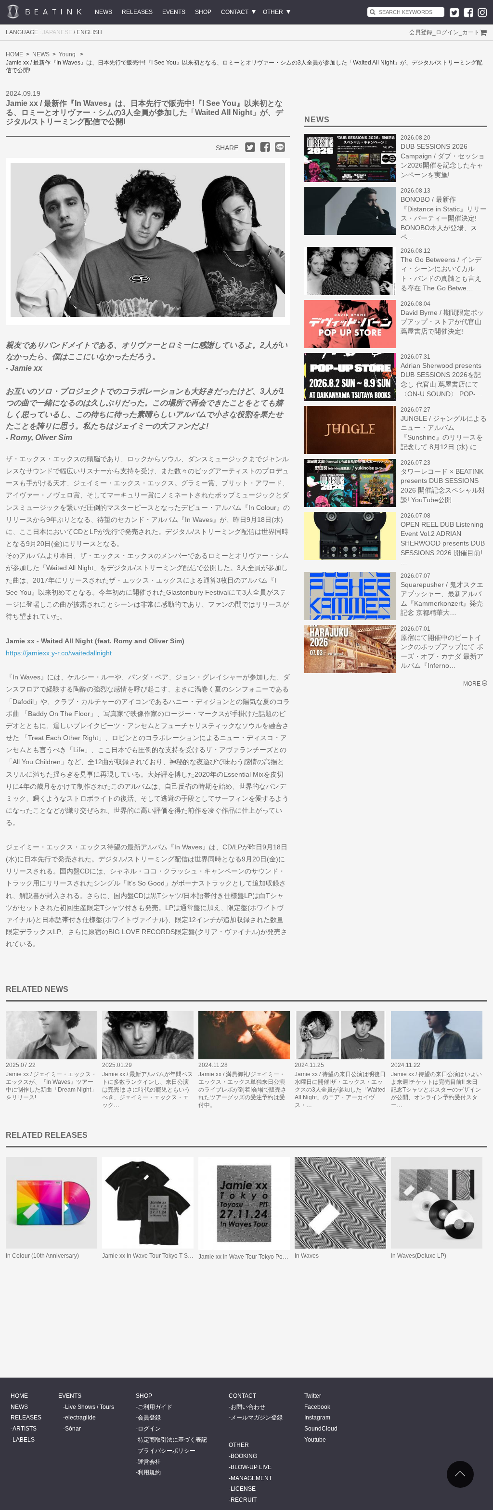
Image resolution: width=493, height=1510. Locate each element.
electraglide (80, 1417)
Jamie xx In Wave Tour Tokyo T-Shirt (149, 1255)
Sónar (73, 1428)
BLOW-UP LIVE (251, 1467)
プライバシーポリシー (166, 1450)
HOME (14, 54)
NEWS (103, 12)
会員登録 (420, 32)
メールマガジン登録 (257, 1417)
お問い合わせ (248, 1407)
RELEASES (137, 12)
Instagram (317, 1417)
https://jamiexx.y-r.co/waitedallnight (59, 653)
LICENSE (243, 1488)
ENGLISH (89, 32)
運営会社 (149, 1461)
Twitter (312, 1396)
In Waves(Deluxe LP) (418, 1255)
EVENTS (173, 12)
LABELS (24, 1439)
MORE (471, 683)
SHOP (203, 12)
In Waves (307, 1255)
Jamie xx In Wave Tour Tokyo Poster (245, 1256)
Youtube (315, 1439)
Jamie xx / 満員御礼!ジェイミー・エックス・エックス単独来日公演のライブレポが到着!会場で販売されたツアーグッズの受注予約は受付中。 (242, 1089)
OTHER (273, 12)
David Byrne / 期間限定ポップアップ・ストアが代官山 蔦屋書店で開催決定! (442, 322)
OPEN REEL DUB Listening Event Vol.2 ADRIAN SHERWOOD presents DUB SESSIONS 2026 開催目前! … (443, 543)
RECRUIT (244, 1500)
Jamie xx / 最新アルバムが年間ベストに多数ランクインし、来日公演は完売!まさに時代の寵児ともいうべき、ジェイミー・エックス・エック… (147, 1089)
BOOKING (244, 1456)
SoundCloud (320, 1428)
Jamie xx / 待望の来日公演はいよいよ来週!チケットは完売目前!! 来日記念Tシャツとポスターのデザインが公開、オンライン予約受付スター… (436, 1089)
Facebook (317, 1407)
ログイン (447, 32)
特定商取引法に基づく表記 (172, 1439)
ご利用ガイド (155, 1407)
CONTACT (234, 12)
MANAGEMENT (251, 1478)
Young (67, 54)
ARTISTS (25, 1428)
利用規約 (149, 1472)
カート (471, 32)
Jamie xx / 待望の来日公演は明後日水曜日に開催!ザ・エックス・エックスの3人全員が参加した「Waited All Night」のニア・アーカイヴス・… (340, 1089)
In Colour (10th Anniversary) (42, 1255)
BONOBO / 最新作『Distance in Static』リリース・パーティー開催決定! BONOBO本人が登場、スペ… (444, 218)
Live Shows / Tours (89, 1407)
